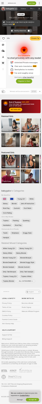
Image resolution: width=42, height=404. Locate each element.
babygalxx (6, 191)
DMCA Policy (6, 311)
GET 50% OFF (16, 109)
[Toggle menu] (2, 3)
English (31, 292)
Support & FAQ (7, 335)
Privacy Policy (7, 303)
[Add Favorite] (3, 38)
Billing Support (7, 339)
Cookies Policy (7, 315)
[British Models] (4, 199)
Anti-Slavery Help (8, 323)
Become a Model (27, 303)
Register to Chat (24, 81)
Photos (34, 9)
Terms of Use (6, 307)
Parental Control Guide (9, 319)
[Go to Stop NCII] (15, 377)
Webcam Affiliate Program (30, 311)
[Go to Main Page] (13, 3)
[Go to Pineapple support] (3, 377)
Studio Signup (26, 307)
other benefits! (28, 77)
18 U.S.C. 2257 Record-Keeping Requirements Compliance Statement (16, 385)
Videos (24, 9)
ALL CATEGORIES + (26, 281)
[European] (12, 199)
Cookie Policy (24, 395)
